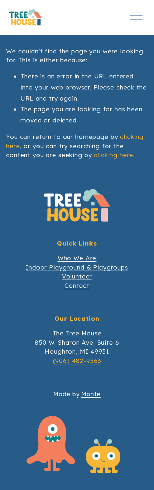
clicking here (113, 155)
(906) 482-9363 (77, 360)
